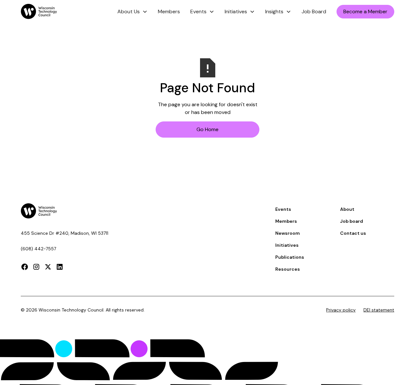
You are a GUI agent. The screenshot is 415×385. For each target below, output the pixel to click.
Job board (351, 221)
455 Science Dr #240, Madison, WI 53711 (64, 233)
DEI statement (378, 310)
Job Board (314, 11)
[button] (132, 11)
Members (169, 11)
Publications (289, 257)
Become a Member (365, 11)
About (347, 209)
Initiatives (287, 245)
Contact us (353, 233)
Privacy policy (341, 310)
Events (283, 209)
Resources (287, 269)
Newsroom (287, 233)
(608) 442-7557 (38, 249)
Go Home (207, 129)
